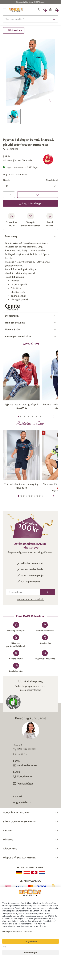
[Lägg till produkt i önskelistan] (37, 195)
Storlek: (6, 180)
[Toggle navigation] (4, 9)
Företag (8, 839)
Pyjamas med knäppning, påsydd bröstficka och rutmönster (21, 404)
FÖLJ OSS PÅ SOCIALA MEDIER (19, 857)
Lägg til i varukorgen (32, 203)
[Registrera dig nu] (47, 592)
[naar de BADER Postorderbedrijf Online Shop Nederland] (42, 872)
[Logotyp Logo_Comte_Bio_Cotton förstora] (12, 307)
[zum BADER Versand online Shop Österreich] (27, 872)
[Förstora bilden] (49, 100)
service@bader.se (27, 765)
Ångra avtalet (20, 802)
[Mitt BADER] (38, 9)
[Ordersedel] (50, 9)
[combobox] (30, 18)
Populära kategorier (16, 812)
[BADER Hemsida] (16, 10)
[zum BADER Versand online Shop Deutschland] (19, 872)
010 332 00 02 (26, 749)
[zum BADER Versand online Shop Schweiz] (34, 872)
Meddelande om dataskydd (30, 599)
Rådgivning (10, 848)
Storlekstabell (52, 180)
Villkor (7, 830)
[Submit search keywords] (54, 18)
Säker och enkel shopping (19, 821)
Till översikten (15, 30)
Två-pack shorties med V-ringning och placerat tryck (21, 484)
